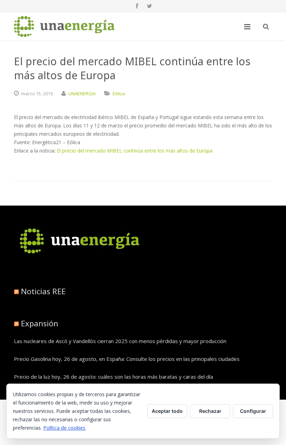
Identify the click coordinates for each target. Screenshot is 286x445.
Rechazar (210, 411)
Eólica (119, 93)
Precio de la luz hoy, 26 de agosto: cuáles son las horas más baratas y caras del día (113, 376)
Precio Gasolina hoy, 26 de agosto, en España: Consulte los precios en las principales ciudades (127, 358)
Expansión (39, 323)
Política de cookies (64, 427)
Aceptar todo (167, 411)
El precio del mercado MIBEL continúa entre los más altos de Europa (134, 150)
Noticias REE (43, 291)
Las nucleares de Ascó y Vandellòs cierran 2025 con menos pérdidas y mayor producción (120, 341)
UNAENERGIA (82, 93)
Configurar (253, 411)
